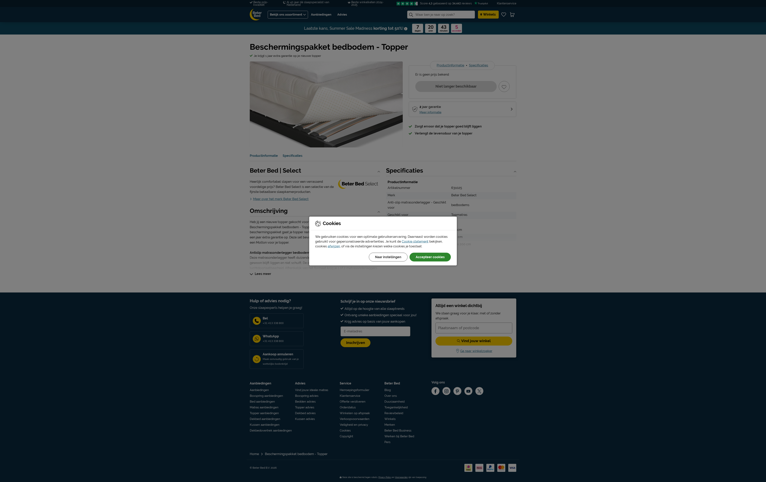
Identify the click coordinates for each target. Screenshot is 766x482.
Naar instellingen (388, 257)
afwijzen (334, 246)
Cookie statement (415, 241)
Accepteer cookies (430, 257)
